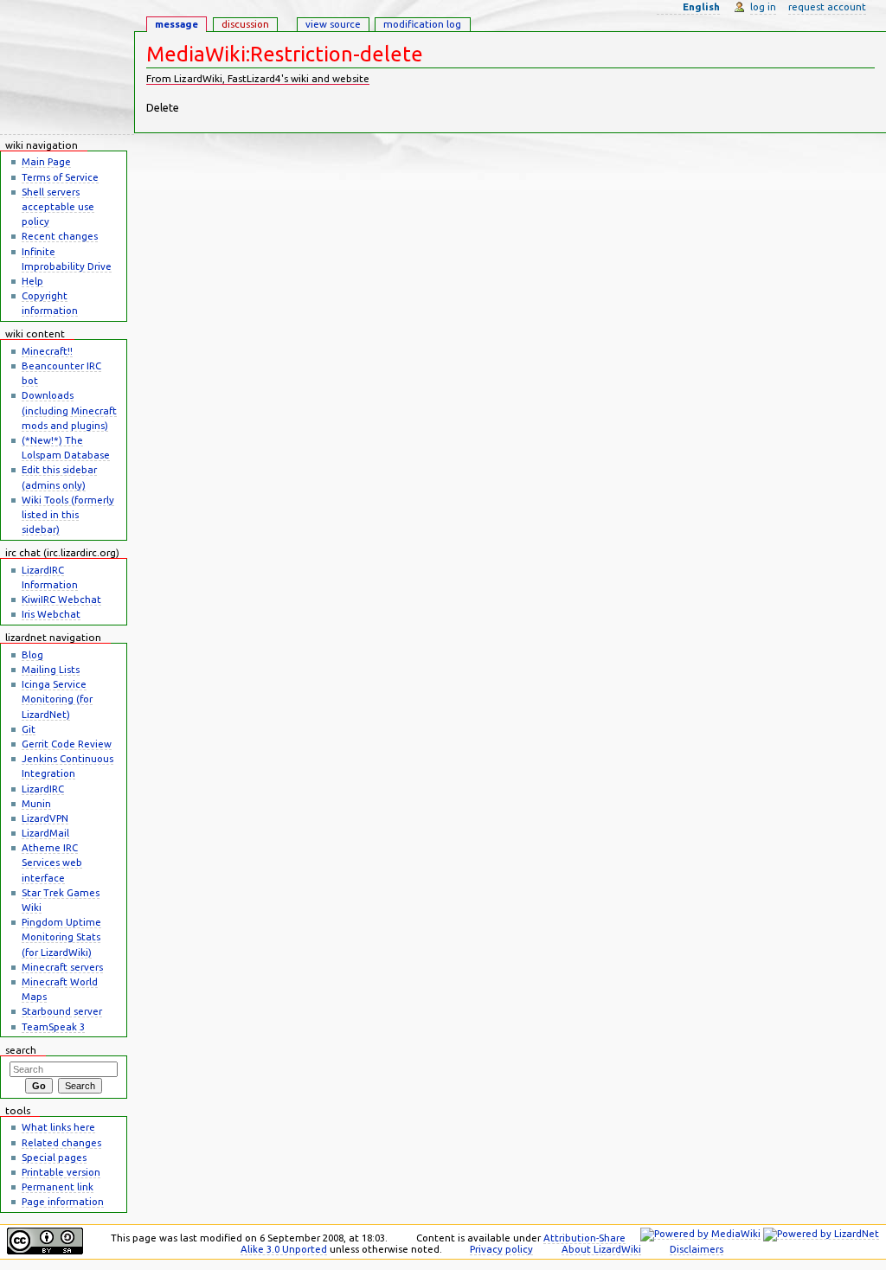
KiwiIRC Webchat (61, 599)
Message (176, 23)
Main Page (46, 161)
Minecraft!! (47, 350)
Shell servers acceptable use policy (58, 206)
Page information (63, 1201)
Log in (763, 6)
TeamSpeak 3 (53, 1026)
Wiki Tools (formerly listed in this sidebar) (68, 514)
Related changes (61, 1142)
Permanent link (57, 1186)
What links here (58, 1126)
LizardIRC (43, 788)
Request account (827, 6)
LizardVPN (45, 818)
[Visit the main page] (67, 67)
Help (32, 280)
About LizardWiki (601, 1248)
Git (28, 728)
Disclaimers (696, 1248)
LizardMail (45, 832)
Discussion (245, 23)
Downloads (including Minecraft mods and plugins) (69, 409)
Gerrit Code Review (67, 743)
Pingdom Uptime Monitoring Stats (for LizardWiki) (61, 936)
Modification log (422, 23)
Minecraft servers (62, 966)
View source (333, 23)
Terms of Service (60, 177)
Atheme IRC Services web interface (52, 862)
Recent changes (60, 235)
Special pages (54, 1157)
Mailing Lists (51, 669)
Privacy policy (501, 1248)
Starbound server (62, 1011)
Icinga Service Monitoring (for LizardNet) (57, 698)
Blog (32, 654)
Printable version (61, 1171)
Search (20, 1049)
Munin (36, 803)
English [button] (701, 6)
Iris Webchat (51, 613)
